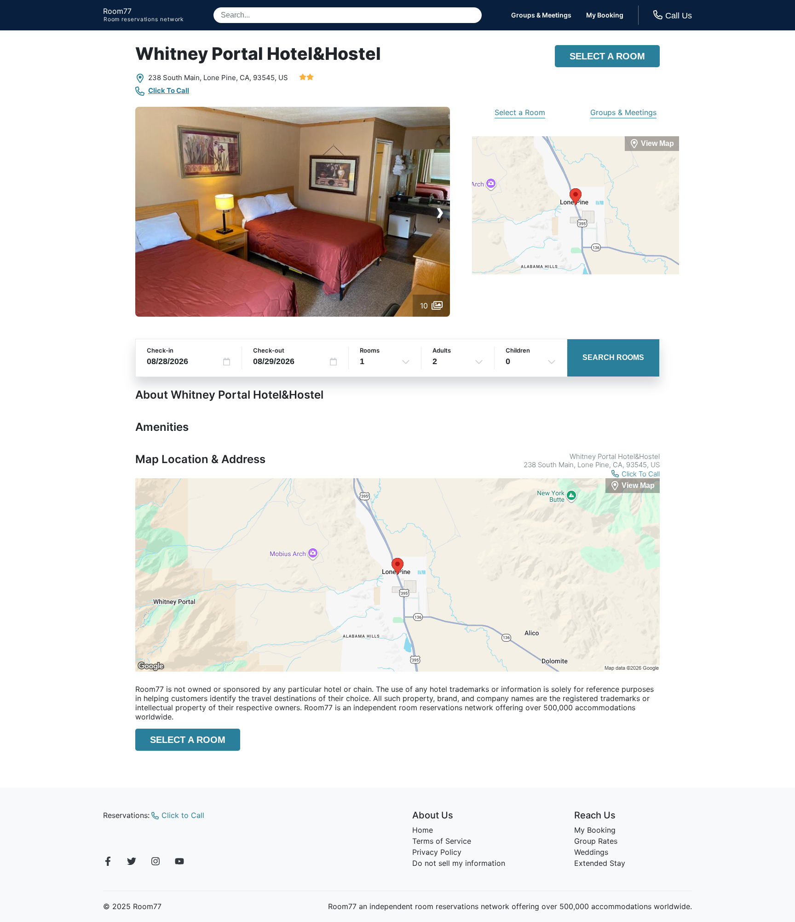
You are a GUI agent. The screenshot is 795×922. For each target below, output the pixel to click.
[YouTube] (179, 863)
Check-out (268, 350)
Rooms (370, 350)
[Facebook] (107, 863)
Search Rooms (613, 357)
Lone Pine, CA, (227, 77)
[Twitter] (131, 863)
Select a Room (607, 56)
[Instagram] (155, 863)
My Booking (604, 15)
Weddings (591, 852)
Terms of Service (441, 841)
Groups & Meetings (541, 15)
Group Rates (595, 841)
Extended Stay (599, 863)
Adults (441, 350)
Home (422, 830)
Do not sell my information (458, 863)
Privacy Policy (436, 852)
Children (518, 350)
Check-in (160, 350)
